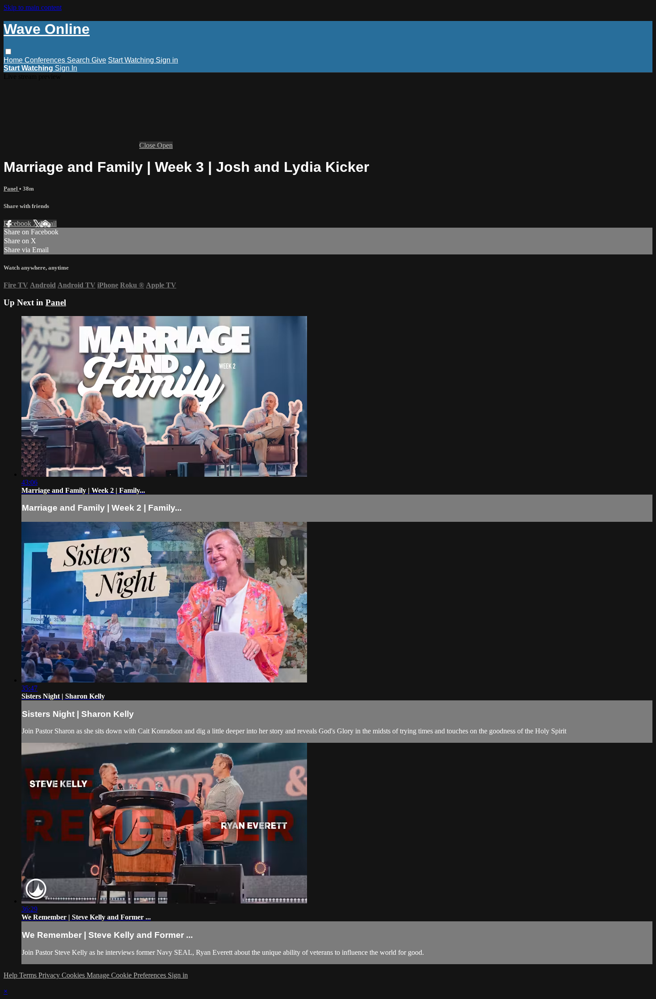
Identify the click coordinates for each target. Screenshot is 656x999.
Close (148, 145)
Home (14, 60)
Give (98, 60)
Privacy (50, 975)
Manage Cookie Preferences (127, 975)
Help (11, 975)
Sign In (66, 68)
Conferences (46, 60)
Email (48, 223)
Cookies (74, 975)
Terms (28, 975)
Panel (11, 188)
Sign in (167, 60)
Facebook (18, 223)
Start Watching (132, 60)
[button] (8, 51)
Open (165, 145)
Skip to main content (33, 7)
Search (79, 60)
